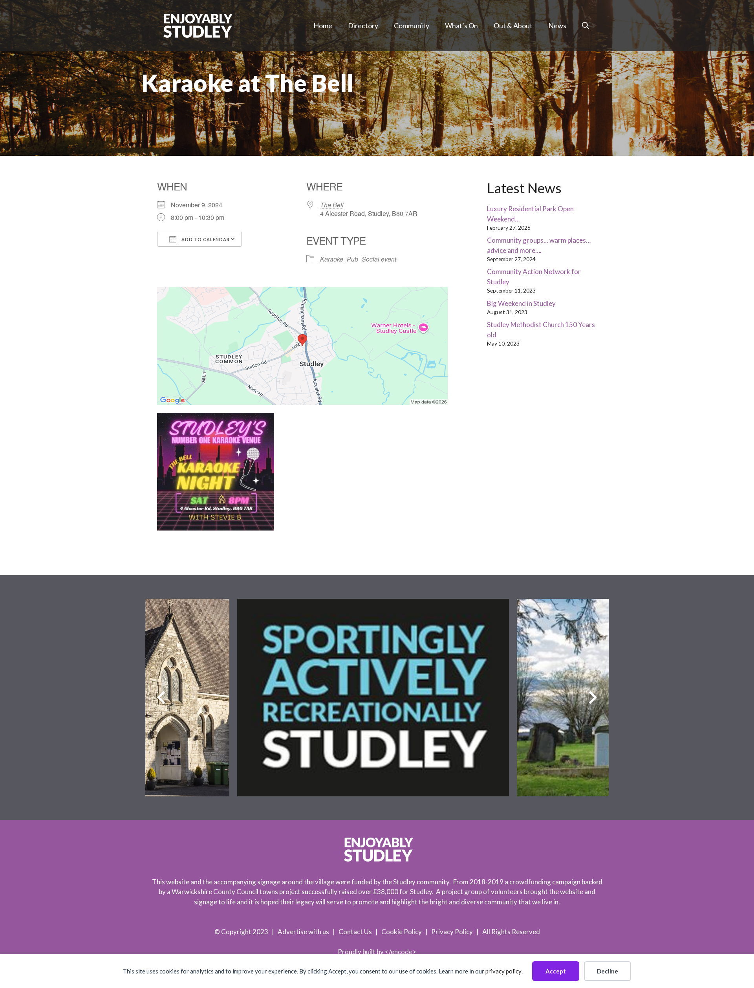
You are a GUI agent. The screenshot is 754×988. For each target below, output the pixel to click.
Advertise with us (303, 932)
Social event (379, 258)
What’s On (461, 25)
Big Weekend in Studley (521, 303)
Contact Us (355, 932)
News (557, 25)
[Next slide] (593, 698)
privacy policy (503, 971)
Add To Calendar (205, 239)
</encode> (400, 952)
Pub (352, 258)
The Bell (332, 204)
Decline (607, 971)
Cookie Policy (401, 932)
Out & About (513, 25)
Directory (363, 25)
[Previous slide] (161, 698)
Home (322, 25)
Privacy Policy (452, 932)
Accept (555, 971)
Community (411, 25)
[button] (585, 25)
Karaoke (331, 258)
